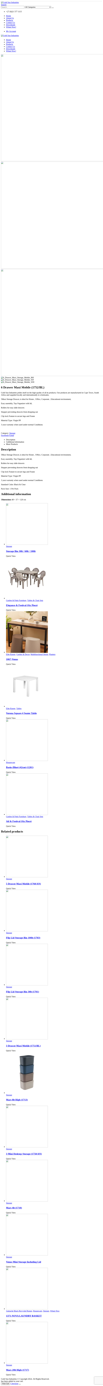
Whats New (55, 1311)
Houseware (10, 762)
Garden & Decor (23, 654)
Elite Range (10, 654)
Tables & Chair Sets (35, 600)
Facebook (5, 435)
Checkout (14, 1384)
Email (11, 435)
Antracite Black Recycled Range (19, 1311)
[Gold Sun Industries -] (10, 2)
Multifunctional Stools (39, 654)
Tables (18, 708)
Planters (52, 654)
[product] (54, 524)
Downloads (10, 25)
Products (9, 20)
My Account (11, 31)
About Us (10, 18)
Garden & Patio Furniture (16, 600)
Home (8, 16)
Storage (12, 433)
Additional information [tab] (15, 442)
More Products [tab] (12, 444)
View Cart (5, 1384)
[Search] (53, 7)
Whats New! (11, 27)
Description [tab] (10, 440)
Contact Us (10, 22)
